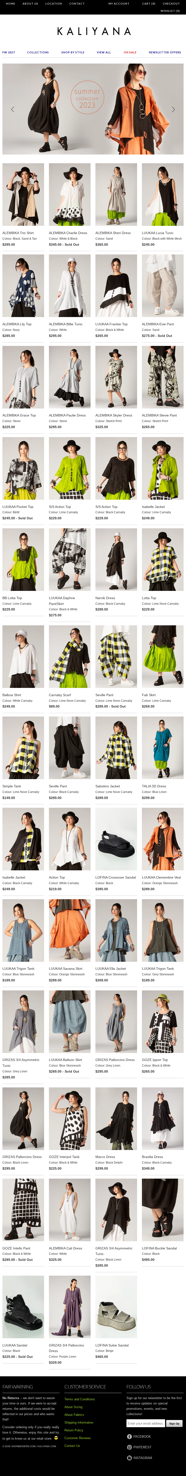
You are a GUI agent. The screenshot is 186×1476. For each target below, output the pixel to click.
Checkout (171, 3)
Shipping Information (78, 1422)
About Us (30, 3)
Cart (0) (148, 3)
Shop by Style (73, 52)
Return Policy (73, 1430)
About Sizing (73, 1407)
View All (104, 52)
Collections (38, 52)
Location (54, 3)
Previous (12, 109)
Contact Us (72, 1446)
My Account (119, 3)
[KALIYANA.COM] (93, 31)
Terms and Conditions (79, 1399)
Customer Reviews (77, 1438)
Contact (77, 3)
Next (173, 109)
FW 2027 (8, 52)
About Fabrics (74, 1415)
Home (10, 3)
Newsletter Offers (165, 52)
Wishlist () (170, 10)
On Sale (130, 52)
